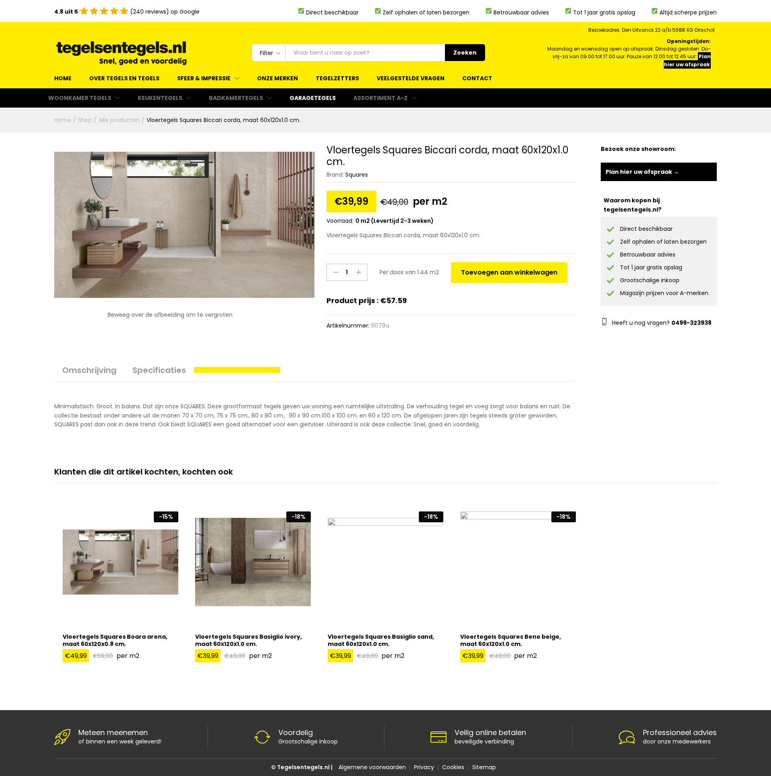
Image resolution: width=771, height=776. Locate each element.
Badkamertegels (236, 98)
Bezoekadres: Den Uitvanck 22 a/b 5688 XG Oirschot (651, 30)
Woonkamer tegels (79, 98)
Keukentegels (160, 98)
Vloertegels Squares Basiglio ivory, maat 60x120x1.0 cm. (248, 640)
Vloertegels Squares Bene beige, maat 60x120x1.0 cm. (510, 640)
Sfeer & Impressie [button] (203, 78)
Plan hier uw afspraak (687, 60)
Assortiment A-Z (380, 98)
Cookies (453, 767)
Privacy (424, 767)
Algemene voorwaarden (372, 767)
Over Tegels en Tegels (124, 78)
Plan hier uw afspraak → (642, 172)
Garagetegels (313, 98)
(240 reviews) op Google (127, 12)
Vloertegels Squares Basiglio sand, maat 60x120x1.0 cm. (381, 640)
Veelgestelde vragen (411, 78)
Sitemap (484, 767)
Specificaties (159, 370)
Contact (477, 78)
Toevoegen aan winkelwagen (509, 272)
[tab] (89, 373)
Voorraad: (339, 221)
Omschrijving (89, 370)
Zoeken (465, 53)
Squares (356, 175)
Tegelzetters (337, 78)
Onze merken (277, 78)
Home (62, 78)
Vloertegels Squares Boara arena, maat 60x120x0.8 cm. (115, 640)
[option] (120, 591)
